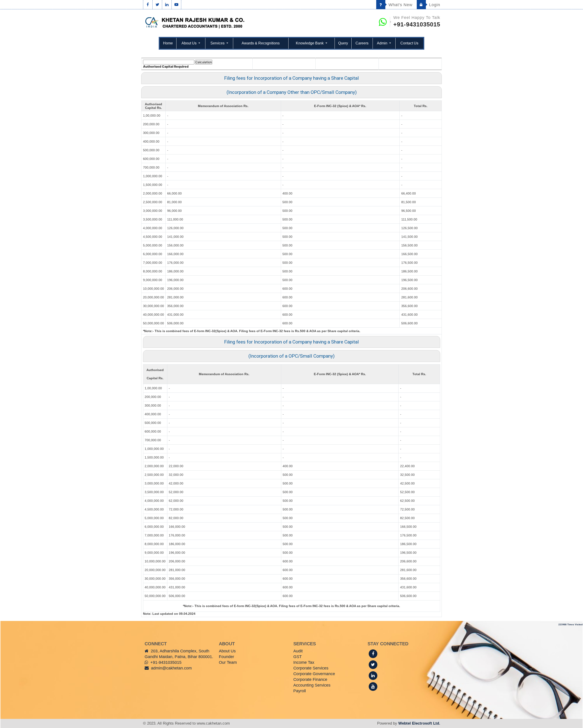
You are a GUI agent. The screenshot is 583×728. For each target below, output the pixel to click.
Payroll (299, 691)
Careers (361, 43)
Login (434, 5)
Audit (298, 651)
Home (168, 43)
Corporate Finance (310, 679)
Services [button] (217, 43)
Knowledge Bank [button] (310, 43)
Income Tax (303, 662)
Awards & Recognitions (261, 43)
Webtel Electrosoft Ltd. (419, 723)
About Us (227, 651)
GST (297, 656)
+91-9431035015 (416, 24)
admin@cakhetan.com (171, 668)
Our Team (228, 662)
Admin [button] (382, 43)
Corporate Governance (314, 674)
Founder (226, 656)
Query (343, 43)
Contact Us (409, 43)
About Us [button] (189, 43)
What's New (399, 5)
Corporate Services (310, 668)
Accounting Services (311, 685)
